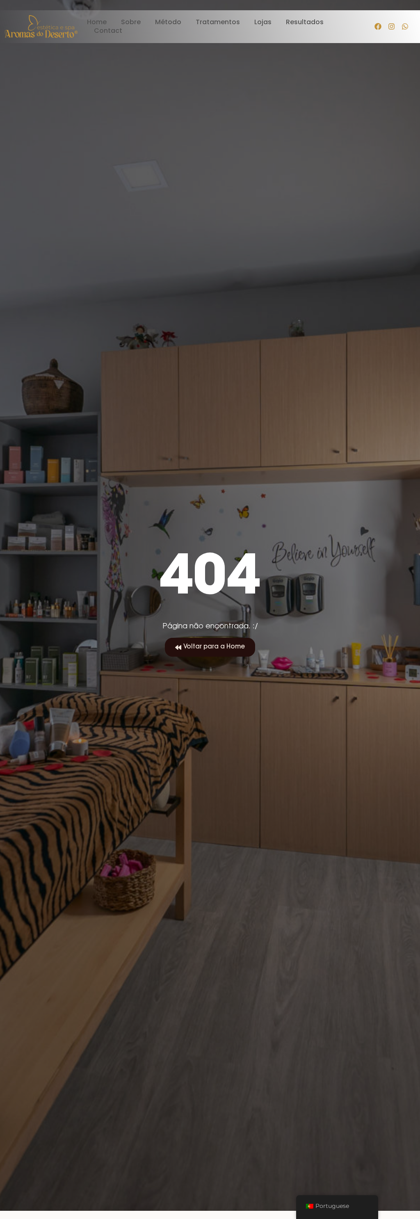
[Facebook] (378, 27)
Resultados (305, 22)
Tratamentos (218, 22)
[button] (210, 647)
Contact (108, 31)
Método (168, 22)
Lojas (263, 22)
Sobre (131, 22)
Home (97, 22)
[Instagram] (392, 27)
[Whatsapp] (405, 27)
